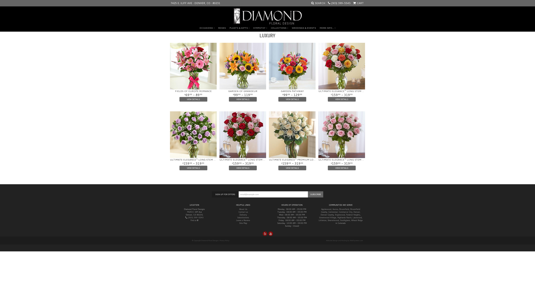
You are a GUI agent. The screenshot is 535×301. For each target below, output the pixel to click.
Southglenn (345, 220)
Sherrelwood (333, 220)
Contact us (243, 212)
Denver (356, 212)
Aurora (335, 209)
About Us (243, 209)
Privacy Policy (224, 240)
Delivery (243, 214)
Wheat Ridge (357, 220)
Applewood (326, 209)
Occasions (206, 28)
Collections (278, 28)
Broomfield (344, 209)
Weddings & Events (304, 28)
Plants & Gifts (238, 28)
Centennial (333, 212)
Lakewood (357, 217)
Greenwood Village (327, 217)
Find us (193, 220)
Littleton (322, 220)
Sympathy (259, 28)
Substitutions (243, 217)
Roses (222, 28)
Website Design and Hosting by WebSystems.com (344, 240)
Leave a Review (243, 220)
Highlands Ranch (344, 217)
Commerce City (345, 212)
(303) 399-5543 (340, 3)
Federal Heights (353, 214)
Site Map (243, 223)
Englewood (340, 214)
